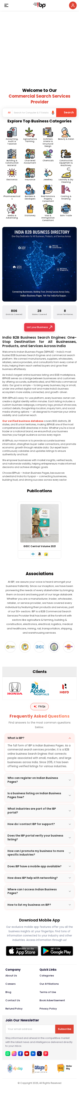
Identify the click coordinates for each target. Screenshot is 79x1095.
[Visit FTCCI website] (25, 647)
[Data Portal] (39, 1072)
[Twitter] (39, 1053)
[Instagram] (14, 1053)
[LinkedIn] (33, 1053)
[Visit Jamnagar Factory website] (68, 647)
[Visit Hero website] (64, 688)
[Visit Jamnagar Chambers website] (54, 647)
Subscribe (64, 1029)
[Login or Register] (73, 5)
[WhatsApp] (7, 1053)
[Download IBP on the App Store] (22, 951)
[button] (32, 554)
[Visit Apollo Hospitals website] (39, 688)
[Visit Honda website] (15, 688)
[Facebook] (20, 1053)
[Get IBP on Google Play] (57, 951)
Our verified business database (22, 421)
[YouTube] (26, 1053)
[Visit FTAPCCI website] (10, 647)
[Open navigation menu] (6, 5)
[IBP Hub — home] (39, 5)
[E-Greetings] (14, 1072)
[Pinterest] (45, 1053)
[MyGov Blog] (64, 1072)
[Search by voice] (53, 112)
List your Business (37, 327)
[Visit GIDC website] (39, 647)
